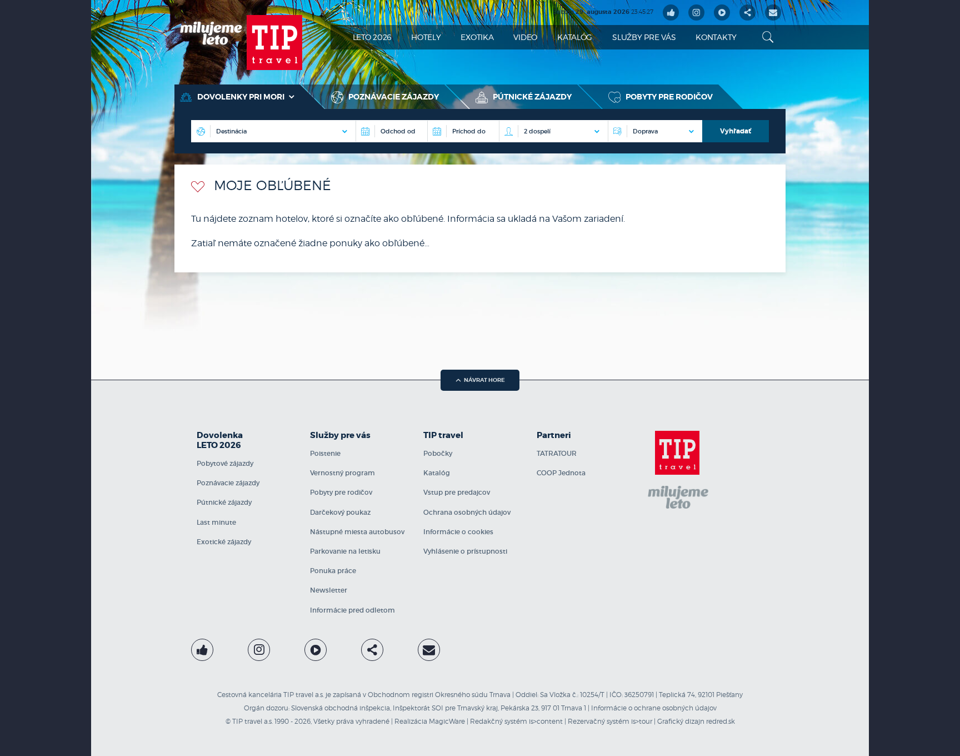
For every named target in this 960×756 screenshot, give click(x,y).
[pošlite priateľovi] (773, 12)
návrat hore (484, 380)
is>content (546, 721)
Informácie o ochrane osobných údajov (654, 708)
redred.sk (720, 721)
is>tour (641, 721)
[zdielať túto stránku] (747, 12)
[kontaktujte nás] (429, 650)
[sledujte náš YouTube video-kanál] (722, 12)
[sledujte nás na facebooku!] (671, 12)
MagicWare (447, 721)
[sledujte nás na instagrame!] (696, 12)
